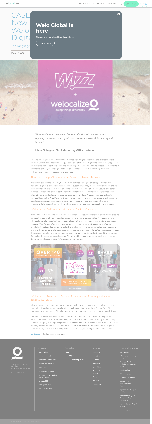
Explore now (45, 43)
